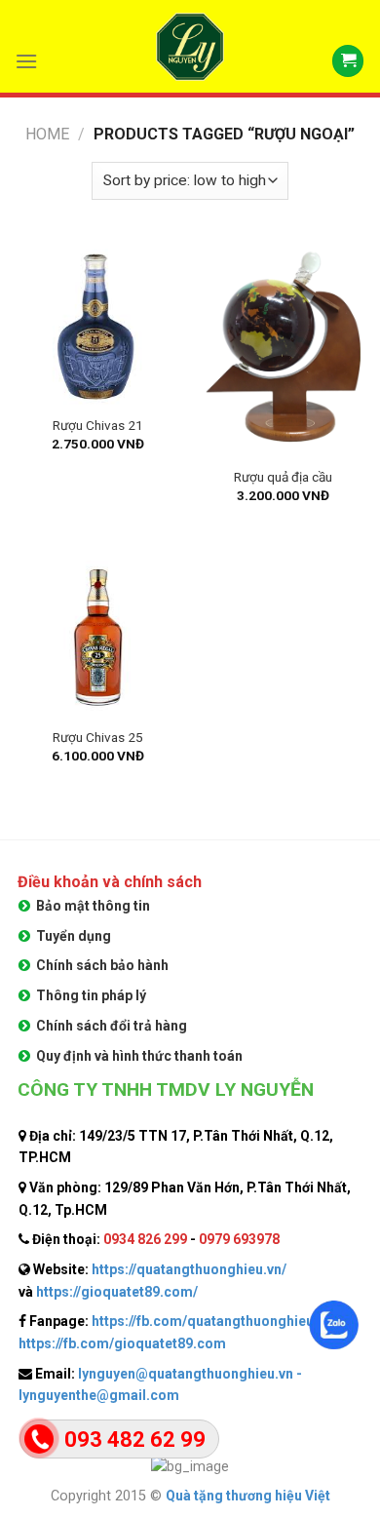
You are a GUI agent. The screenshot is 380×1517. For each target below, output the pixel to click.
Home (47, 134)
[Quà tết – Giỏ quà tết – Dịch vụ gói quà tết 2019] (190, 47)
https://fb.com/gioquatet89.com (122, 1343)
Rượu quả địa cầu (283, 477)
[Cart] (347, 61)
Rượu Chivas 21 (98, 425)
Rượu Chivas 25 (98, 737)
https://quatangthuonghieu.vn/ (189, 1269)
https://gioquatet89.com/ (117, 1292)
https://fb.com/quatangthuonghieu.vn (212, 1321)
